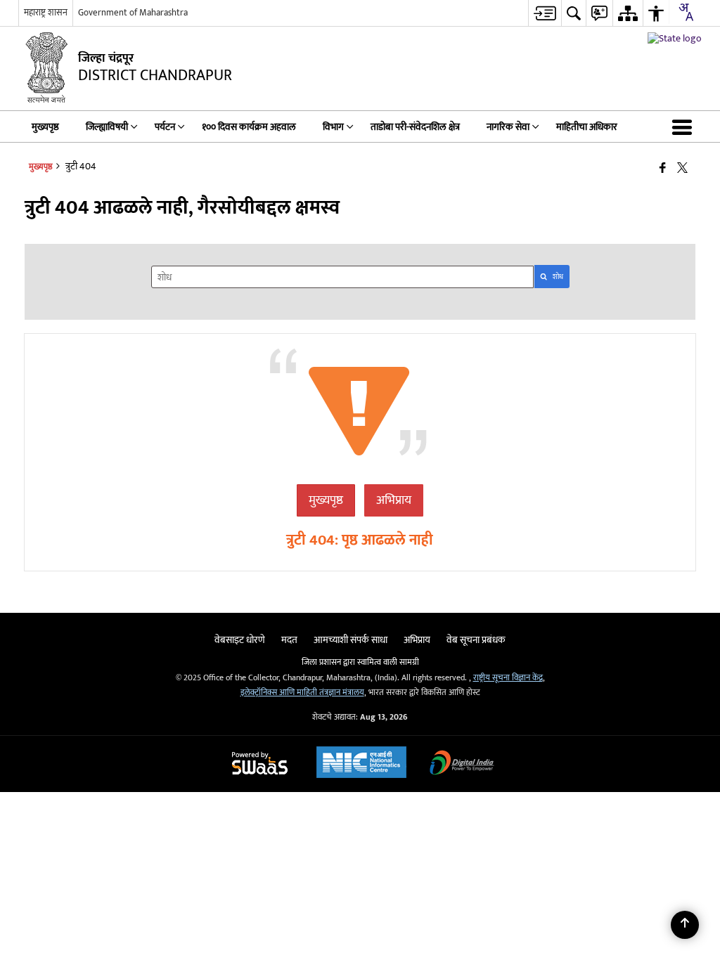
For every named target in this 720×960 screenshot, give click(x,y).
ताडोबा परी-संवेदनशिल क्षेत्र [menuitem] (415, 127)
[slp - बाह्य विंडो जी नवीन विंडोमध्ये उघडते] (675, 38)
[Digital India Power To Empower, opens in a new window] (462, 764)
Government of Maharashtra (133, 12)
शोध (558, 277)
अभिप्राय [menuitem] (417, 640)
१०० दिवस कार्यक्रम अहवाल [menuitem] (249, 127)
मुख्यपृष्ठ (326, 500)
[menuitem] (544, 13)
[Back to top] (685, 925)
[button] (685, 126)
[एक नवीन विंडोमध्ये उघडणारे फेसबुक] (662, 168)
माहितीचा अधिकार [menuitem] (586, 127)
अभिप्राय (393, 500)
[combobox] (685, 12)
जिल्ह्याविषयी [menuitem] (107, 127)
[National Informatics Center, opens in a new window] (361, 764)
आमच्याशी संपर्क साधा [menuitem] (350, 640)
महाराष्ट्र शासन (46, 12)
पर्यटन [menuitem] (165, 127)
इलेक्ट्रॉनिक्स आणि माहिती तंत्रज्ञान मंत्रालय (302, 692)
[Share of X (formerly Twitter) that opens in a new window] (682, 168)
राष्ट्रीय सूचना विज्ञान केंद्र (508, 678)
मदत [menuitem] (289, 640)
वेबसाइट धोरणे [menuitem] (239, 640)
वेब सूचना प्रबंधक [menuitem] (476, 640)
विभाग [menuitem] (333, 127)
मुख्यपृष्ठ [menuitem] (45, 127)
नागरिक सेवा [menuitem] (508, 127)
